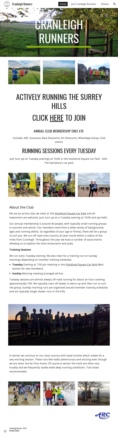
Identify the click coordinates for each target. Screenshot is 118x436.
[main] (59, 32)
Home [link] (63, 4)
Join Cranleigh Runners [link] (83, 4)
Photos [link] (105, 4)
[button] (114, 4)
